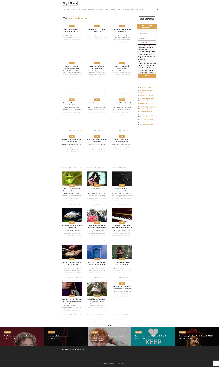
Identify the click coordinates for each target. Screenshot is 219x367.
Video (119, 9)
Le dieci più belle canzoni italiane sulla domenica (151, 336)
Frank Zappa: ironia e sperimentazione (147, 119)
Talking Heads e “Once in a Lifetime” (147, 122)
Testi (107, 9)
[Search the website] (157, 9)
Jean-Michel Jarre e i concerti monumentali (97, 141)
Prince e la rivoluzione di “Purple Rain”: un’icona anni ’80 (72, 191)
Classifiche (65, 9)
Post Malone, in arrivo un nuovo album (16, 336)
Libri (132, 9)
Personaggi (82, 9)
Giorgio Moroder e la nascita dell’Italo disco (72, 141)
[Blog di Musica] (70, 3)
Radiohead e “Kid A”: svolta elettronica (122, 30)
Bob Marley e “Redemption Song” (147, 100)
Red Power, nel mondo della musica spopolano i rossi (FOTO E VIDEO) (109, 337)
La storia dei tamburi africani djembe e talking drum (72, 263)
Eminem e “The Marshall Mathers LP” (147, 114)
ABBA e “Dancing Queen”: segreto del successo (72, 30)
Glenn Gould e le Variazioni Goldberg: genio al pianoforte (122, 226)
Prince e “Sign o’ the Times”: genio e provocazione (147, 95)
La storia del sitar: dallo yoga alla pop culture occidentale (72, 300)
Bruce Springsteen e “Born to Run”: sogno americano (147, 98)
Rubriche (126, 9)
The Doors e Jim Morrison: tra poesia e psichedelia (97, 263)
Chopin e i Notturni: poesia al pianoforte (71, 104)
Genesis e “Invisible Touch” (146, 103)
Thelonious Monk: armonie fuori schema (147, 116)
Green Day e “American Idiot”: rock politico (147, 87)
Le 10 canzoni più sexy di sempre (58, 336)
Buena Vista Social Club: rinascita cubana (147, 111)
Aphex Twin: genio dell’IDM (146, 124)
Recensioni (99, 9)
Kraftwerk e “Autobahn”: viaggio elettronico (147, 93)
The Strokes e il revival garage (147, 108)
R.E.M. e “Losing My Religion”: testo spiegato (72, 67)
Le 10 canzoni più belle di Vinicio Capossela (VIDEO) (196, 336)
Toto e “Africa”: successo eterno (97, 104)
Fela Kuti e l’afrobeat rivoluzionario (97, 67)
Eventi (74, 9)
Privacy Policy (148, 46)
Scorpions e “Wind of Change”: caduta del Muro (147, 90)
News (71, 26)
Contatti (139, 9)
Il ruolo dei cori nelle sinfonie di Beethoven (72, 226)
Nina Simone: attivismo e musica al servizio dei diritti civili (97, 227)
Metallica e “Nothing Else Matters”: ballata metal (147, 106)
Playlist (91, 9)
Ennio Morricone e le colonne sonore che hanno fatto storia (97, 191)
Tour (113, 9)
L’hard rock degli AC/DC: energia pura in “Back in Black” (122, 191)
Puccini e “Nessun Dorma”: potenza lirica (122, 104)
